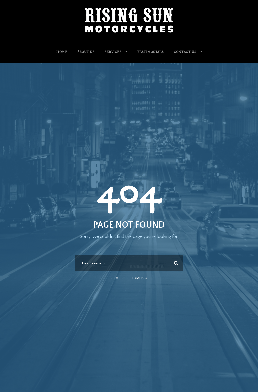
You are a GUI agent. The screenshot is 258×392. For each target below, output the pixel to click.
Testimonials (150, 52)
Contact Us (185, 52)
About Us (85, 52)
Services (113, 52)
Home (61, 52)
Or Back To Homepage (129, 278)
